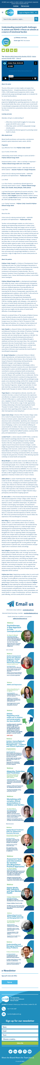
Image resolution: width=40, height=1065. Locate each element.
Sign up (9, 982)
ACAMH (22, 1061)
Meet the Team (21, 1057)
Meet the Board (8, 1057)
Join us (31, 1057)
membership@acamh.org (31, 613)
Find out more (25, 6)
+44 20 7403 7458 (11, 1008)
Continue (15, 6)
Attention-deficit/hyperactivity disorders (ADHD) (18, 56)
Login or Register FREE (26, 13)
